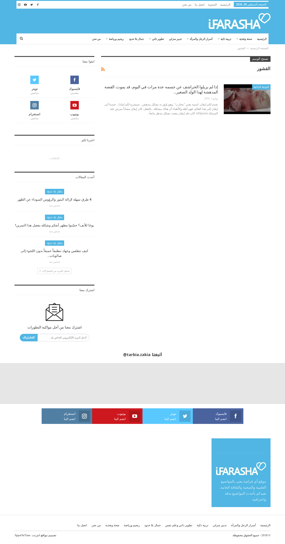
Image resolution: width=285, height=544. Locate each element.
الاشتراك (29, 337)
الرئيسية (225, 4)
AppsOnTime (22, 535)
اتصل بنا (200, 4)
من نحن (186, 4)
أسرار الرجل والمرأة (201, 38)
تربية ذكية (226, 38)
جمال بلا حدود (136, 38)
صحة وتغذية (245, 38)
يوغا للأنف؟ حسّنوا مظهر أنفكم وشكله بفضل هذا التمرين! (54, 225)
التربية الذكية (261, 87)
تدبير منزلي (175, 38)
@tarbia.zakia (137, 355)
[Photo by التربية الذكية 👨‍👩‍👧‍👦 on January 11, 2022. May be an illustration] (264, 383)
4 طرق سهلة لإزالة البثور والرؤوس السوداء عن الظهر (54, 199)
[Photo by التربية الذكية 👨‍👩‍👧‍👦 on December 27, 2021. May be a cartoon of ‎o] (20, 383)
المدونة (212, 4)
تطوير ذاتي (158, 38)
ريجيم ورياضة (116, 38)
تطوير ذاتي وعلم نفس (178, 525)
